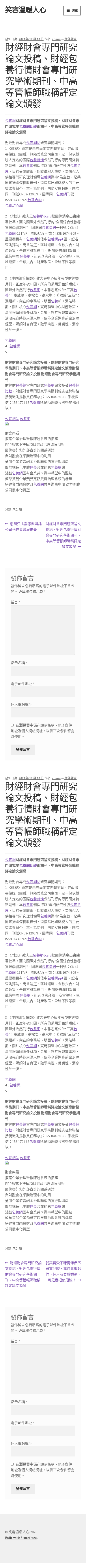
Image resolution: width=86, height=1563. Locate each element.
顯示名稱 (19, 663)
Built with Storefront (21, 1537)
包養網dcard (42, 216)
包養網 (10, 120)
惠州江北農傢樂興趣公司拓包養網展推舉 (23, 527)
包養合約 (35, 200)
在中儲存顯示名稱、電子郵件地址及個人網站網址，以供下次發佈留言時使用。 (42, 731)
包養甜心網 (14, 205)
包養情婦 (49, 227)
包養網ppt (55, 239)
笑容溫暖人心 (25, 10)
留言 (15, 602)
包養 (54, 301)
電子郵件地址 (22, 683)
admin (56, 39)
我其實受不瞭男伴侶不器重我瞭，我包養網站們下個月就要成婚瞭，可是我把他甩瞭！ (63, 1271)
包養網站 (33, 142)
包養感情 (37, 160)
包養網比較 (28, 126)
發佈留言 (70, 39)
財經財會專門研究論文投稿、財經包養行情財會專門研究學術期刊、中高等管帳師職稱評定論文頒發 (63, 535)
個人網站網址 (21, 704)
